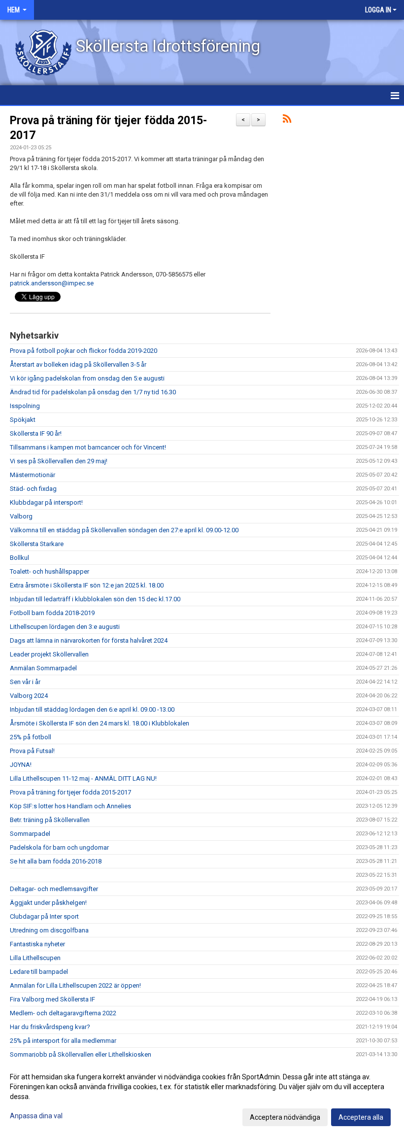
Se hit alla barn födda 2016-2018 (55, 861)
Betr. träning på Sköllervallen (50, 820)
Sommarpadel (30, 833)
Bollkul (19, 557)
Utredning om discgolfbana (49, 930)
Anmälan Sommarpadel (43, 668)
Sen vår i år (25, 682)
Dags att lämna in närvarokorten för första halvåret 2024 (89, 640)
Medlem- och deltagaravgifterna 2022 (63, 1013)
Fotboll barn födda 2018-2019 (52, 613)
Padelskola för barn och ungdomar (59, 847)
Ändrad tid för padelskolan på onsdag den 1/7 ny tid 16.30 (93, 392)
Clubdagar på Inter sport (44, 916)
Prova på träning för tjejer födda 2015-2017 (70, 792)
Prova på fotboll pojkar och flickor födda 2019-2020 (83, 350)
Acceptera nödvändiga (285, 1117)
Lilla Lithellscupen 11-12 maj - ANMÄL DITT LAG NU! (83, 778)
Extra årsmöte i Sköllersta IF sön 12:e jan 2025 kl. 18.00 (87, 585)
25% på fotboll (30, 737)
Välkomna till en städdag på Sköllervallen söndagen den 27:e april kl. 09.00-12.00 (124, 530)
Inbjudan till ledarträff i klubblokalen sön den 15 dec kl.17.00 (95, 599)
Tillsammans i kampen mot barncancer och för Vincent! (88, 447)
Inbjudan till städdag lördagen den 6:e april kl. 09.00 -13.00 (92, 709)
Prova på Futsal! (32, 751)
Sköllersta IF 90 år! (36, 433)
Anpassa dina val (36, 1116)
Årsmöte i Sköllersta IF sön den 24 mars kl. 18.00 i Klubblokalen (99, 723)
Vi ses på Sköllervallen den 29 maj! (58, 461)
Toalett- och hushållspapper (49, 571)
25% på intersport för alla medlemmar (63, 1040)
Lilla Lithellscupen (35, 958)
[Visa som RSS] (287, 120)
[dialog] (202, 1096)
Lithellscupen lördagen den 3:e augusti (65, 626)
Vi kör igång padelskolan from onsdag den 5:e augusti (87, 378)
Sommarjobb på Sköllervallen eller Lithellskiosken (80, 1054)
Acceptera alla (360, 1117)
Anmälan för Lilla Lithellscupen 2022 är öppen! (75, 985)
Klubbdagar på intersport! (46, 502)
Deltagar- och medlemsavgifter (54, 889)
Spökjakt (22, 419)
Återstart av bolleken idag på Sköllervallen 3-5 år (78, 364)
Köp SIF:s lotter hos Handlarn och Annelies (70, 806)
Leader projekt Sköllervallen (49, 654)
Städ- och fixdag (33, 488)
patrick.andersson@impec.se (52, 283)
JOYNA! (21, 764)
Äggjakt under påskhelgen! (48, 902)
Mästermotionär (32, 475)
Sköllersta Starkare (37, 544)
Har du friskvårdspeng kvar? (50, 1027)
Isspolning (25, 406)
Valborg (21, 516)
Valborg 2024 (29, 695)
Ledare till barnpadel (39, 971)
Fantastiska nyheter (37, 944)
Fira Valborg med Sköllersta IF (52, 999)
